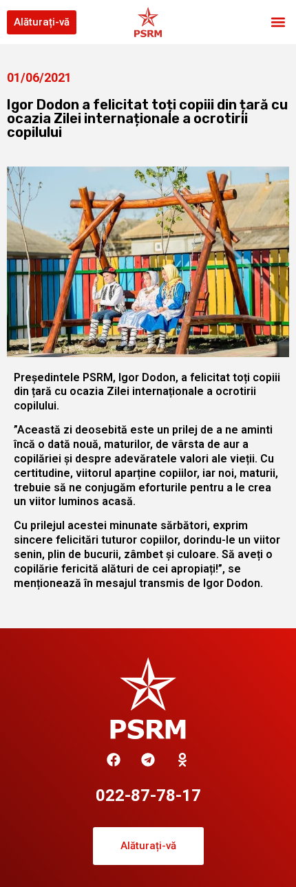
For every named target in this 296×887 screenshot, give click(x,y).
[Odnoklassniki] (182, 759)
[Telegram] (148, 759)
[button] (277, 22)
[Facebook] (113, 759)
